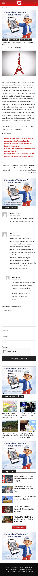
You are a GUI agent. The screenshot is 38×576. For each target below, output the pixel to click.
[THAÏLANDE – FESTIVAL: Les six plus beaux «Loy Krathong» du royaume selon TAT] (7, 519)
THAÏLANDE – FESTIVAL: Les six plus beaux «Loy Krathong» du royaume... (24, 519)
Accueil (4, 8)
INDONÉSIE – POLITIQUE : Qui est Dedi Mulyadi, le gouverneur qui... (27, 435)
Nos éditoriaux (13, 39)
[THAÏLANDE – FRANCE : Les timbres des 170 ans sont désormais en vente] (10, 406)
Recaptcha (5, 347)
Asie (21, 568)
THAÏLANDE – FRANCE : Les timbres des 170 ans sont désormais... (9, 415)
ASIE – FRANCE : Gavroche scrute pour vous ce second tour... (23, 489)
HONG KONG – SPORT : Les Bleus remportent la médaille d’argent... (23, 478)
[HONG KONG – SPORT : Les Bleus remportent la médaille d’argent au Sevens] (7, 479)
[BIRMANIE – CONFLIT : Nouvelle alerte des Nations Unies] (7, 499)
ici (21, 129)
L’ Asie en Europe (10, 571)
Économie (28, 568)
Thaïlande (15, 568)
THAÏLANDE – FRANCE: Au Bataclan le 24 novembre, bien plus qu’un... (24, 509)
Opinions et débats (25, 39)
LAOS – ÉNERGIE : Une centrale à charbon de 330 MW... (10, 435)
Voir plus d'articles (18, 527)
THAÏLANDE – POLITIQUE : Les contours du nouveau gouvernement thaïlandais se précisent (28, 169)
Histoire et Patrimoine (25, 571)
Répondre (12, 227)
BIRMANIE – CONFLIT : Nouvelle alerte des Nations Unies (25, 498)
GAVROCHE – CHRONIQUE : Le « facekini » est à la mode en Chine (10, 168)
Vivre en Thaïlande (25, 569)
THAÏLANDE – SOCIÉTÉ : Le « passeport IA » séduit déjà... (28, 415)
